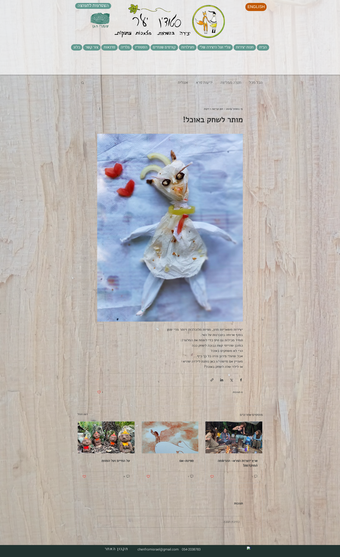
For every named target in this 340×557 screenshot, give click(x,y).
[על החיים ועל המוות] (106, 437)
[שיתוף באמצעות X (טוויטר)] (231, 380)
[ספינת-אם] (170, 437)
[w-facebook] (249, 549)
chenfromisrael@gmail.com (158, 549)
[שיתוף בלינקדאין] (222, 380)
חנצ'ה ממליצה (230, 82)
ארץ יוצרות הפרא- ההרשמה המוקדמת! (238, 463)
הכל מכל (255, 82)
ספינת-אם (186, 460)
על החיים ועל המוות (116, 460)
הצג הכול (83, 414)
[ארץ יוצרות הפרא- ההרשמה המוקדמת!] (233, 437)
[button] (188, 47)
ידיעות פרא (204, 82)
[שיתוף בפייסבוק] (241, 380)
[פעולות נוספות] (99, 108)
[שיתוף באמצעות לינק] (212, 380)
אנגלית (183, 82)
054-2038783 (190, 549)
